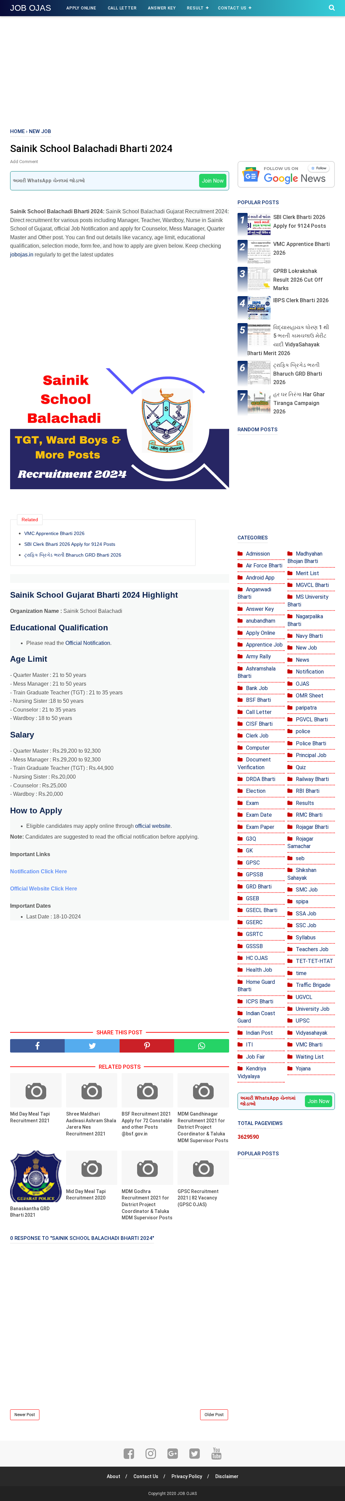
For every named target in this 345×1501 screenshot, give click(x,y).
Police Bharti (311, 743)
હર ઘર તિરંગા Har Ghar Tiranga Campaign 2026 (299, 403)
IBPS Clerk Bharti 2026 (300, 300)
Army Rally (258, 656)
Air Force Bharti (264, 565)
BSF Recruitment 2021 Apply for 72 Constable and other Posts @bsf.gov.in (147, 1123)
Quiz (301, 767)
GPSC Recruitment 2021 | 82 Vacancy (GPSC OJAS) (198, 1198)
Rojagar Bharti (312, 827)
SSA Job (306, 913)
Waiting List (310, 1057)
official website (152, 826)
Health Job (259, 970)
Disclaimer (227, 1476)
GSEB (252, 898)
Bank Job (257, 688)
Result (195, 8)
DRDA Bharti (260, 779)
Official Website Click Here (43, 889)
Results (305, 803)
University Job (313, 1009)
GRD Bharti (259, 886)
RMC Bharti (309, 815)
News (302, 660)
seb (300, 858)
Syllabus (306, 937)
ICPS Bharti (259, 1001)
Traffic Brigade (313, 985)
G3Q (251, 839)
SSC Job (306, 925)
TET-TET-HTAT (314, 961)
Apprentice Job (264, 645)
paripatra (306, 708)
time (301, 973)
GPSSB (254, 874)
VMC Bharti (309, 1044)
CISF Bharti (259, 724)
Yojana (303, 1068)
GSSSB (254, 946)
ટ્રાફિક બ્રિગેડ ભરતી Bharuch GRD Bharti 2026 (72, 555)
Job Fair (255, 1057)
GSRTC (254, 934)
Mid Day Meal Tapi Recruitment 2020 (85, 1195)
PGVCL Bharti (312, 719)
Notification (310, 671)
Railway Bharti (312, 779)
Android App (260, 577)
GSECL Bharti (261, 910)
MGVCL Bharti (312, 585)
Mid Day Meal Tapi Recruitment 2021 (30, 1117)
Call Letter (122, 8)
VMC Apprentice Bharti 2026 (54, 533)
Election (255, 791)
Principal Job (311, 755)
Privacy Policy (186, 1476)
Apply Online (81, 8)
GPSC (253, 862)
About (113, 1476)
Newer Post (24, 1414)
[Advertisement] (172, 71)
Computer (258, 748)
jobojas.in (21, 254)
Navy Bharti (309, 636)
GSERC (254, 922)
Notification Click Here (38, 871)
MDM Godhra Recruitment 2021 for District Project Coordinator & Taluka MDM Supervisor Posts (147, 1204)
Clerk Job (257, 735)
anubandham (260, 621)
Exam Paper (260, 827)
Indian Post (259, 1033)
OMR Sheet (309, 695)
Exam (252, 803)
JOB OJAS (30, 7)
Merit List (307, 573)
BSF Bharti (258, 700)
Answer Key (162, 8)
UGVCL (304, 997)
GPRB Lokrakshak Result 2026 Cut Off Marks (298, 279)
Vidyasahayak (311, 1033)
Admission (258, 554)
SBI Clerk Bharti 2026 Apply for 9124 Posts (69, 544)
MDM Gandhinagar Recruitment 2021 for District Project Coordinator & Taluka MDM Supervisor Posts (203, 1127)
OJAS (302, 684)
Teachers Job (312, 949)
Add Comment (24, 161)
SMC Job (307, 889)
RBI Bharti (307, 791)
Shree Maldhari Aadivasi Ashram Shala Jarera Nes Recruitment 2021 (91, 1123)
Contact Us (232, 8)
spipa (302, 901)
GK (249, 850)
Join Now (213, 181)
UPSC (303, 1021)
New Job (306, 648)
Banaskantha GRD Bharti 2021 (30, 1212)
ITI (249, 1044)
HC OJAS (257, 958)
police (303, 731)
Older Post (214, 1414)
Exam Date (259, 815)
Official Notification (87, 643)
